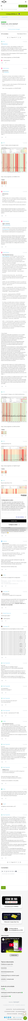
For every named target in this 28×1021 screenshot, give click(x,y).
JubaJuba (5, 541)
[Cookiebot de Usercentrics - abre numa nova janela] (21, 495)
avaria (2, 988)
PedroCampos (6, 68)
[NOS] (4, 2)
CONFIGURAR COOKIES (9, 1011)
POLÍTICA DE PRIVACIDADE (19, 1009)
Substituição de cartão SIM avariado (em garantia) (11, 992)
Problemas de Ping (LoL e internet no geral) (10, 975)
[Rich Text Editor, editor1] (14, 879)
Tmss (4, 789)
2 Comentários (4, 994)
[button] (1, 6)
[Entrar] (2, 9)
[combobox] (14, 9)
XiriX (4, 41)
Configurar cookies (13, 524)
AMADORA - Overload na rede (7, 979)
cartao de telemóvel (5, 996)
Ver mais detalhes (20, 517)
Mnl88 (4, 721)
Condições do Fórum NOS (8, 1005)
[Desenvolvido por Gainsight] (14, 1002)
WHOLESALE (21, 1013)
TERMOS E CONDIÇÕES (12, 1013)
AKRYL (4, 575)
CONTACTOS (9, 1009)
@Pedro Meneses (5, 256)
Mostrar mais (14, 955)
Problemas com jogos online (7, 964)
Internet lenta (4, 968)
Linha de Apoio (6, 229)
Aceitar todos (14, 520)
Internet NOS (4, 17)
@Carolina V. (6, 72)
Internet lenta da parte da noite (7, 971)
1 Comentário (4, 990)
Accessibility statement (20, 1005)
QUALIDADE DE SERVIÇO (21, 1011)
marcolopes (5, 591)
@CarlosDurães (7, 225)
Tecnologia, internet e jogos (7, 965)
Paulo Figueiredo (6, 663)
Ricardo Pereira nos (7, 613)
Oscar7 (4, 804)
